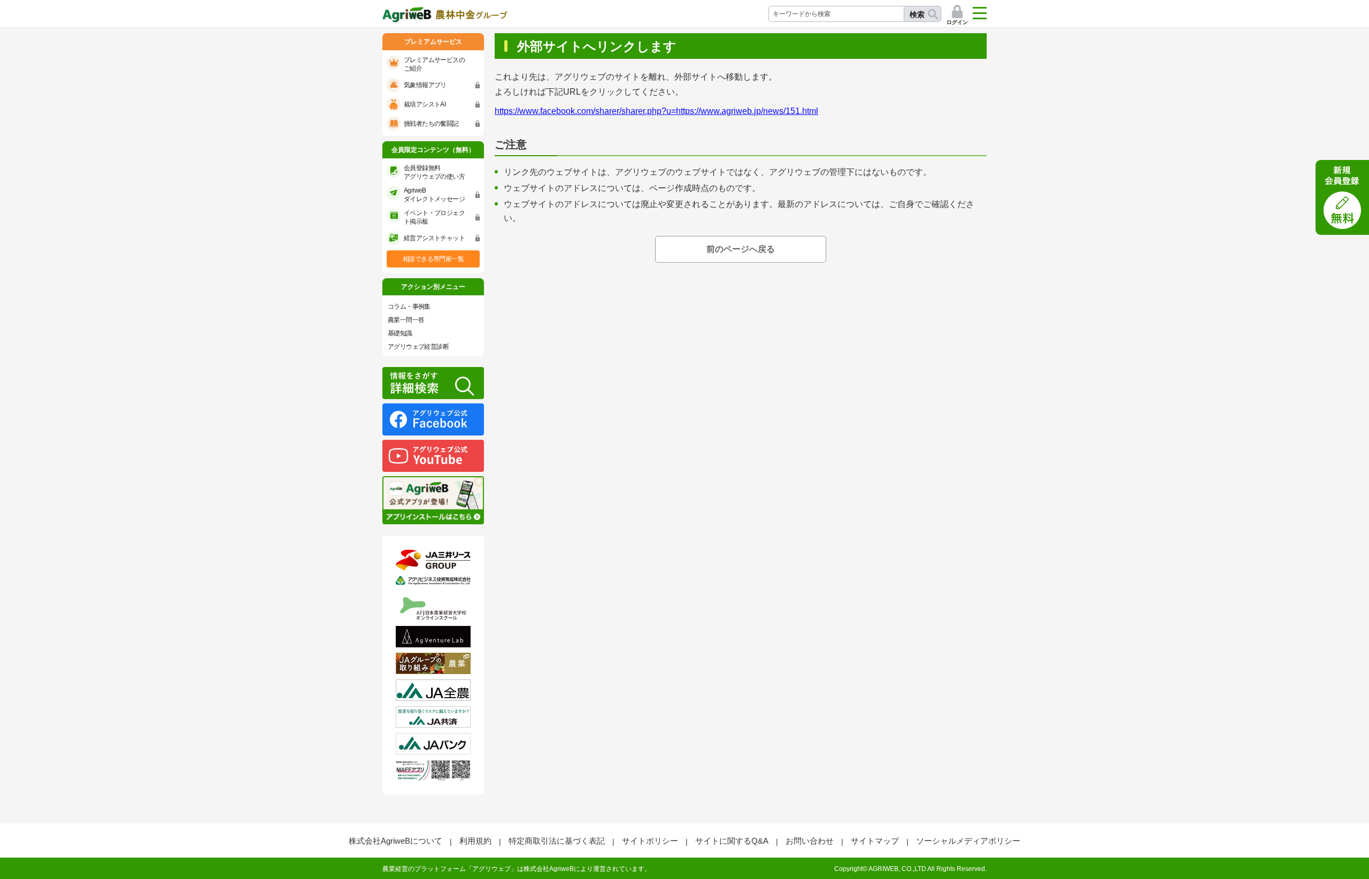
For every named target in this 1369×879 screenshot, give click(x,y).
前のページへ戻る (740, 249)
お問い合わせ (810, 840)
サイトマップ (875, 840)
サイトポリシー (650, 840)
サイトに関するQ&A (731, 840)
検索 (917, 14)
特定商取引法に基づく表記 (557, 840)
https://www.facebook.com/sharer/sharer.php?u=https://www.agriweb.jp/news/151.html (656, 111)
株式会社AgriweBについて (395, 840)
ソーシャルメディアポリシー (968, 840)
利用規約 (475, 840)
